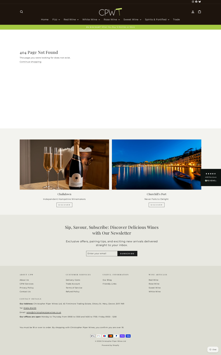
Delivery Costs (73, 280)
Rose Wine (111, 19)
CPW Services (27, 284)
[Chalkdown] (64, 164)
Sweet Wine (131, 19)
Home (45, 19)
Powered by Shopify (110, 345)
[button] (211, 177)
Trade (176, 19)
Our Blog (107, 280)
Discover (64, 205)
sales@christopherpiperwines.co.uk (43, 312)
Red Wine (70, 19)
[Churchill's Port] (156, 164)
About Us (24, 280)
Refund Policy (73, 292)
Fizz (55, 19)
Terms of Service (74, 288)
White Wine (90, 19)
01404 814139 (30, 308)
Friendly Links (110, 284)
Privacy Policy (27, 288)
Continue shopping (30, 62)
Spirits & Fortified (156, 19)
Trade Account (73, 284)
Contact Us (25, 292)
